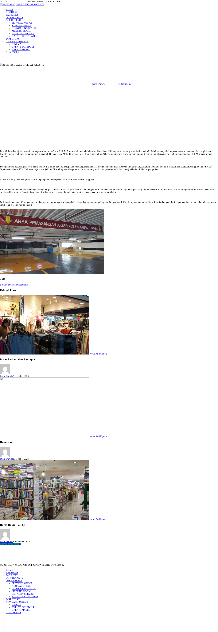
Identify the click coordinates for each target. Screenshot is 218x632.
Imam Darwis (98, 83)
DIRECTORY (13, 599)
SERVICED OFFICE (22, 583)
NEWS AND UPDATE (17, 602)
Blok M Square (7, 284)
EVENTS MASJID (21, 610)
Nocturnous (70, 565)
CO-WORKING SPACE (24, 588)
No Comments (124, 84)
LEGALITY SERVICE (23, 594)
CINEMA (16, 604)
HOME (9, 570)
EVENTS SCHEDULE (23, 607)
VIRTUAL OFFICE (21, 586)
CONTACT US (13, 612)
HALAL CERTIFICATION (25, 596)
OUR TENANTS (14, 578)
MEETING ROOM (21, 591)
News (17, 284)
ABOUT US (12, 572)
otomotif (24, 284)
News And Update (109, 69)
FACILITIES (12, 575)
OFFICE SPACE (14, 580)
